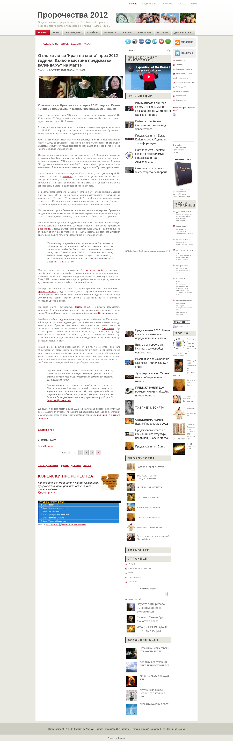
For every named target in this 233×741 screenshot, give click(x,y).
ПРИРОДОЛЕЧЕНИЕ (48, 43)
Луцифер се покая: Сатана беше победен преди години (152, 377)
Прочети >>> (46, 492)
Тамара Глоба (82, 307)
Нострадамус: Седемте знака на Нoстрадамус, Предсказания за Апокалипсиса (150, 155)
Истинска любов (183, 239)
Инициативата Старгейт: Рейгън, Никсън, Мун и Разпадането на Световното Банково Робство (153, 109)
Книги (194, 4)
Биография (144, 32)
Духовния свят (183, 32)
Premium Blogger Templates (145, 728)
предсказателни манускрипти (73, 319)
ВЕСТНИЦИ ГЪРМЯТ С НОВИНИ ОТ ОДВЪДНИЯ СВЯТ (152, 693)
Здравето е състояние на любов (184, 232)
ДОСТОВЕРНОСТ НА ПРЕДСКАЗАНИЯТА (147, 477)
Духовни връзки (182, 78)
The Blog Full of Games (173, 728)
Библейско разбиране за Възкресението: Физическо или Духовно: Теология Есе (184, 289)
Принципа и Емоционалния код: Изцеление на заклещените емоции (184, 309)
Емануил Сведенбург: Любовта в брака (151, 619)
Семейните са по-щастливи (183, 271)
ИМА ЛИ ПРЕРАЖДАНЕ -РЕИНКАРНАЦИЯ (152, 629)
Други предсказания (184, 73)
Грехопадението (179, 191)
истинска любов (95, 270)
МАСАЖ (87, 43)
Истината (163, 32)
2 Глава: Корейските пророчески (55, 508)
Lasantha (124, 728)
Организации (178, 149)
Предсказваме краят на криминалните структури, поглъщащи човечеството (151, 434)
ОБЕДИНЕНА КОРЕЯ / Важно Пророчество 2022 (151, 421)
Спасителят (108, 328)
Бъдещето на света (184, 69)
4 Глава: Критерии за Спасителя (55, 515)
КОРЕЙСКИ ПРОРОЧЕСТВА (150, 467)
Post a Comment (45, 445)
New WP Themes (94, 728)
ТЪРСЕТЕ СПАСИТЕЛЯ (148, 507)
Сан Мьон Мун (67, 261)
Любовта (127, 32)
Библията (110, 32)
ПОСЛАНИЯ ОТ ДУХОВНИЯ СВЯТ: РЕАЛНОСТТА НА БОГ (154, 664)
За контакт (168, 4)
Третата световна (47, 291)
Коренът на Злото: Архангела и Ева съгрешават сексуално (184, 217)
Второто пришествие (181, 196)
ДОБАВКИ (76, 43)
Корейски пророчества (185, 82)
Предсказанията (182, 91)
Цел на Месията (179, 194)
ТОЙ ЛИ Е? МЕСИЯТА (149, 407)
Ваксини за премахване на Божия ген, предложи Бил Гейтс (152, 363)
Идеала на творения (181, 189)
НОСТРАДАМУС (134, 577)
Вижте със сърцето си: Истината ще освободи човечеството (149, 348)
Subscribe (187, 42)
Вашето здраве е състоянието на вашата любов (183, 257)
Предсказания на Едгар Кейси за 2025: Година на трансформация (151, 139)
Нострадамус (73, 32)
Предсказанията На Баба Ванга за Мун (189, 398)
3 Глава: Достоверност (51, 511)
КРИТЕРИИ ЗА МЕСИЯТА (149, 487)
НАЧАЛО (131, 564)
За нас (182, 4)
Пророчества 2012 (72, 14)
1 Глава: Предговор (49, 505)
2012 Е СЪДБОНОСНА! (191, 446)
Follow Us (187, 53)
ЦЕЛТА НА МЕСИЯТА (147, 497)
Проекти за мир (179, 147)
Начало (133, 4)
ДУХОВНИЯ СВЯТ (183, 211)
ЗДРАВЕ (65, 43)
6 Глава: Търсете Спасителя (53, 521)
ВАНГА (130, 573)
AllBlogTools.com (52, 524)
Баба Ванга (44, 228)
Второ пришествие (107, 313)
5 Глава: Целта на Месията (52, 518)
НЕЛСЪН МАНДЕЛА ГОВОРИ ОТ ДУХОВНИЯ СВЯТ (154, 650)
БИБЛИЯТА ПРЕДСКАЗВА (149, 527)
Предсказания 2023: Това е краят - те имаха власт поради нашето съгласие (152, 334)
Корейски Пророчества (59, 400)
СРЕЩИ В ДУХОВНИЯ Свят (154, 704)
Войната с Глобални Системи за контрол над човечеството (150, 125)
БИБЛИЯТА (132, 581)
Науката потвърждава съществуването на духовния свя (151, 607)
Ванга (56, 32)
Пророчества (181, 95)
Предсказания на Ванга (150, 446)
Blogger (153, 588)
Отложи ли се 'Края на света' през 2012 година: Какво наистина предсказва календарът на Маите (78, 60)
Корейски (93, 32)
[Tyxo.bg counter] (180, 326)
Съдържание (149, 4)
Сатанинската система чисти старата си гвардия (151, 170)
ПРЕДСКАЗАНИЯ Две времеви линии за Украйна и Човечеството (152, 391)
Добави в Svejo (46, 430)
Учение (176, 152)
